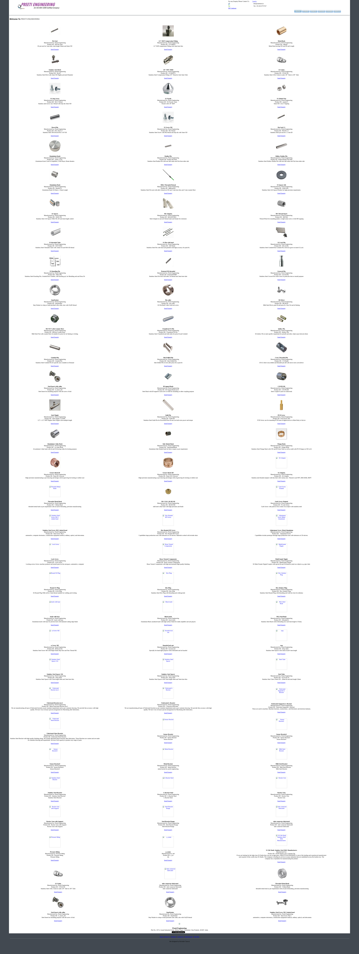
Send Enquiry (55, 49)
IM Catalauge (232, 8)
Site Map (196, 937)
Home (161, 937)
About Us (167, 937)
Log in (254, 1)
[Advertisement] (179, 948)
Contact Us (180, 937)
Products (173, 937)
